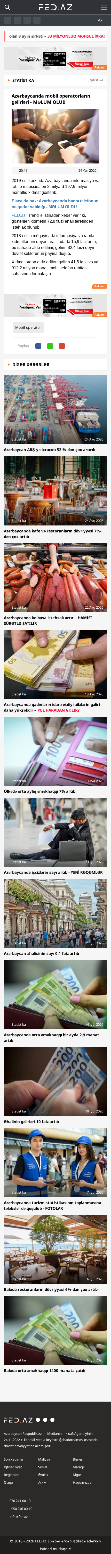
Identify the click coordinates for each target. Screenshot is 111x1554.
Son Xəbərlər (13, 1459)
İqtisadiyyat (13, 1467)
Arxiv (42, 1482)
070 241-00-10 (20, 1500)
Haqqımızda (82, 1482)
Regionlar (11, 1474)
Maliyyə (44, 1459)
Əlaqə (8, 1482)
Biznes (78, 1459)
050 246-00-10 (21, 1508)
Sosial (42, 1467)
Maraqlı (78, 1467)
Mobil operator (28, 327)
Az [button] (101, 20)
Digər (77, 1474)
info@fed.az (19, 1516)
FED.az (19, 215)
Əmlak (43, 1474)
